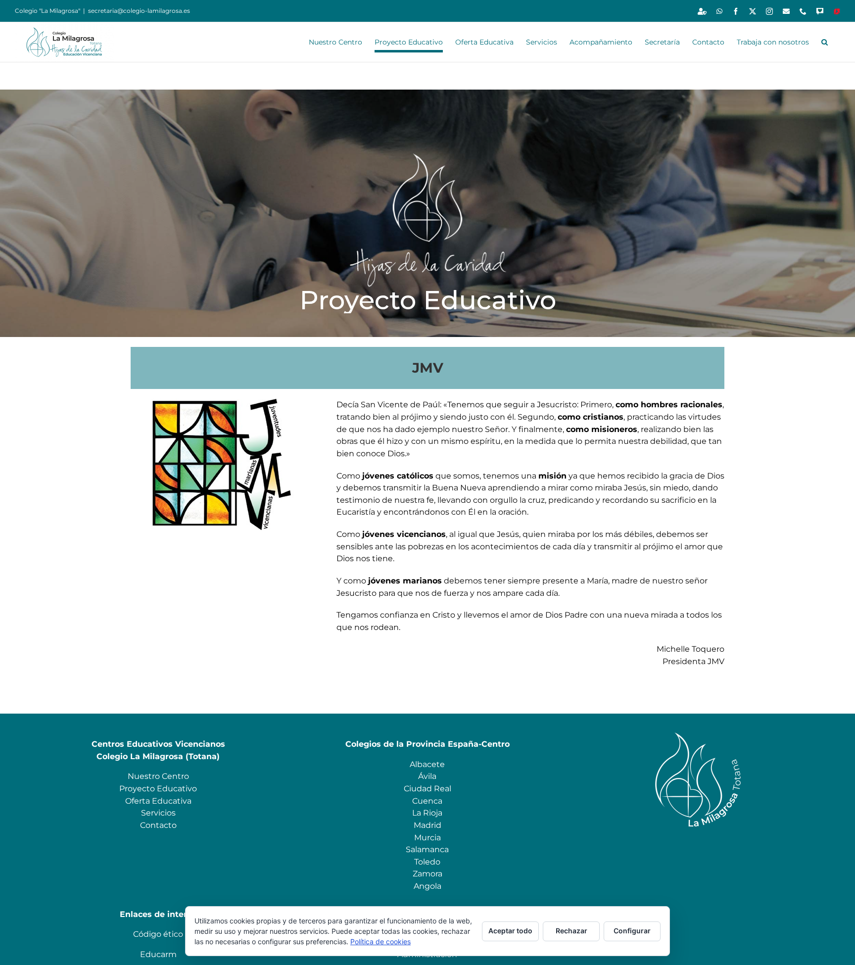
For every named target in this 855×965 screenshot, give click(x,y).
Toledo (427, 862)
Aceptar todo (510, 930)
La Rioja (427, 813)
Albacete (427, 764)
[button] (824, 42)
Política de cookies (380, 941)
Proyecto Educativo (158, 788)
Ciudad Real (427, 788)
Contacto (158, 825)
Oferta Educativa (158, 801)
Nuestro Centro (158, 776)
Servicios (158, 813)
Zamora (427, 873)
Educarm (158, 954)
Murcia (427, 837)
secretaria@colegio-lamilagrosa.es (139, 10)
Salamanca (427, 849)
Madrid (427, 825)
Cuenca (427, 801)
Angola (427, 886)
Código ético (158, 934)
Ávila (427, 776)
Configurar (632, 930)
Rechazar (571, 930)
